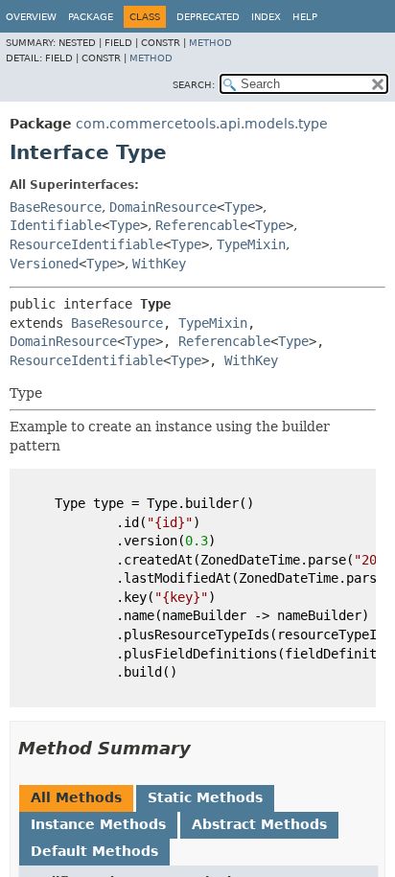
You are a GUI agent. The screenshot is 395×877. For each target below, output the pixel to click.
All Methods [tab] (76, 797)
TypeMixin (251, 244)
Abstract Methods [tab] (259, 824)
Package (90, 17)
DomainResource (163, 207)
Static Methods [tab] (205, 797)
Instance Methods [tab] (98, 824)
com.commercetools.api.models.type (202, 123)
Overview (31, 17)
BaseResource (56, 207)
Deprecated (208, 17)
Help (304, 17)
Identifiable (56, 225)
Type (239, 207)
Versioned (44, 263)
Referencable (201, 225)
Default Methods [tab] (94, 851)
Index (266, 17)
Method (210, 42)
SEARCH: (194, 85)
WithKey (159, 263)
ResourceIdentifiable (86, 244)
